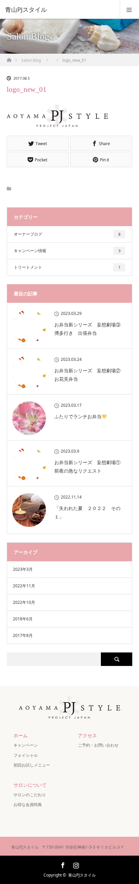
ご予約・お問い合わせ (98, 745)
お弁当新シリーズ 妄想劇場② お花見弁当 (89, 374)
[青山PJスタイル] (59, 9)
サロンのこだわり (29, 795)
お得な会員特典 (27, 804)
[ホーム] (9, 58)
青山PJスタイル (82, 875)
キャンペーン (27, 745)
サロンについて (30, 785)
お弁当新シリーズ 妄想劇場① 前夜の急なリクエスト (89, 466)
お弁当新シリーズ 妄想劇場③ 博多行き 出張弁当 (89, 328)
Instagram (75, 864)
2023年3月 (23, 569)
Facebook (62, 864)
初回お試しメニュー (31, 765)
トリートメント (67, 267)
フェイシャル (25, 755)
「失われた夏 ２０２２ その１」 (87, 512)
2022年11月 (24, 586)
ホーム (20, 735)
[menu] (129, 9)
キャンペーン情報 (67, 250)
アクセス (87, 735)
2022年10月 (24, 602)
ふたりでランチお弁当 (78, 416)
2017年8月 (23, 635)
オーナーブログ (67, 234)
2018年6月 (23, 619)
